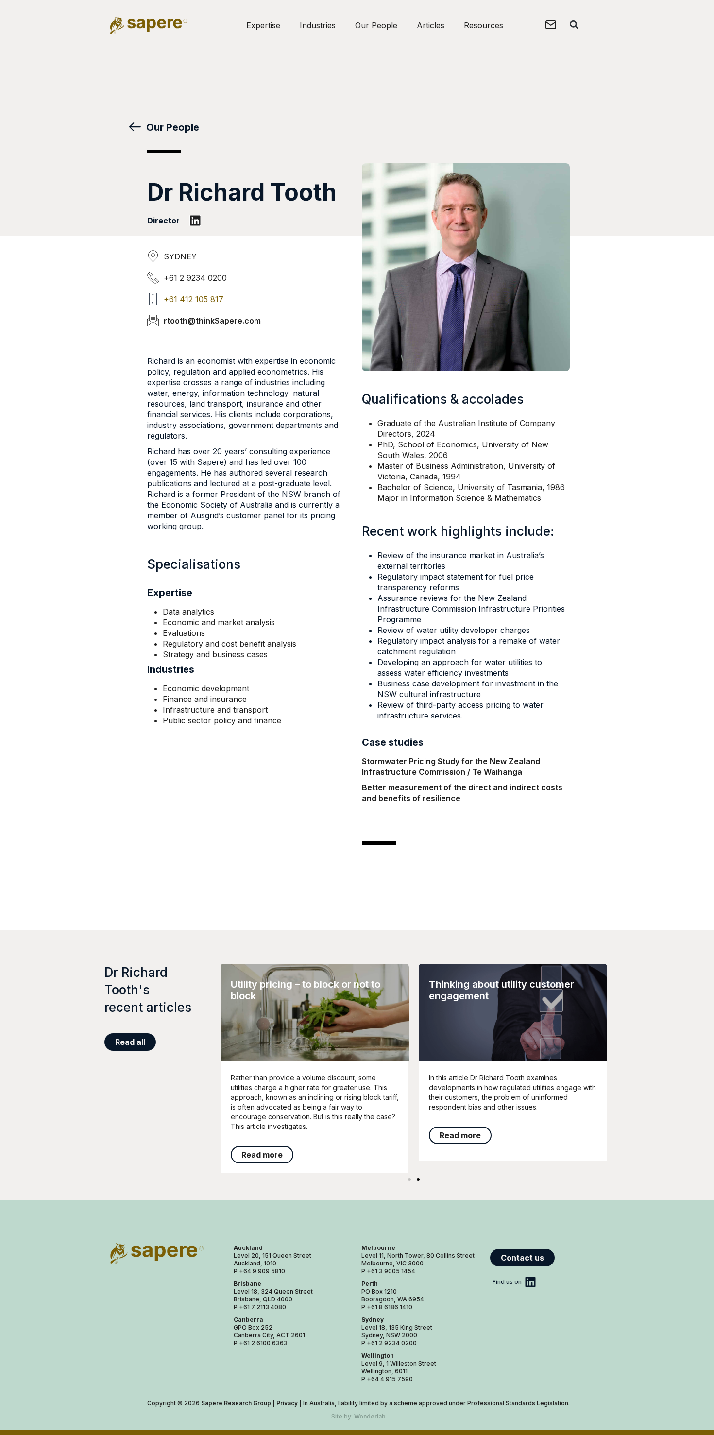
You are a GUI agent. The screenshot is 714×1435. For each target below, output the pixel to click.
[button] (574, 25)
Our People (376, 25)
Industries (318, 25)
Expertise (263, 25)
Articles (430, 25)
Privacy (287, 1403)
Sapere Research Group (236, 1403)
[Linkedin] (195, 220)
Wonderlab (370, 1416)
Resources (483, 25)
